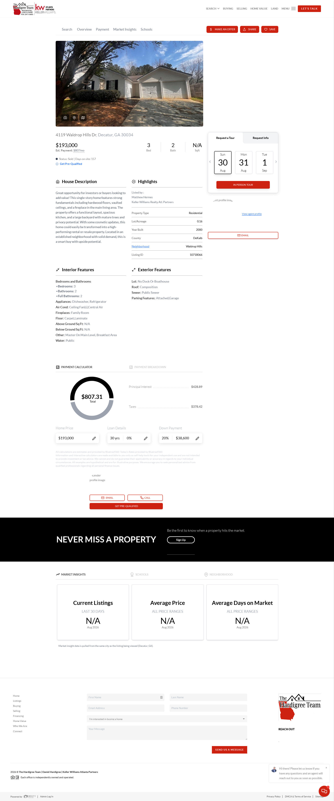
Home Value (19, 721)
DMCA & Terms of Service (298, 796)
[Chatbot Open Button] (324, 791)
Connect (17, 731)
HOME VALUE (259, 8)
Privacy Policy (274, 796)
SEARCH (211, 8)
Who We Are (20, 726)
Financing (18, 716)
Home (16, 695)
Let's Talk (309, 8)
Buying (17, 706)
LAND (274, 8)
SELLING (242, 8)
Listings (17, 700)
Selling (16, 711)
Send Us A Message (229, 749)
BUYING (228, 8)
